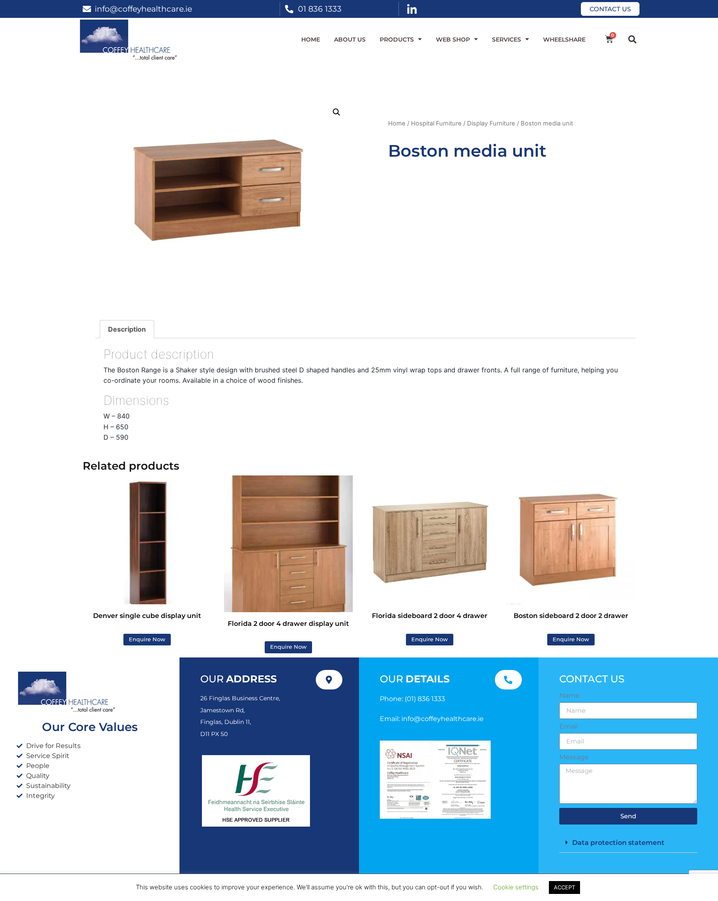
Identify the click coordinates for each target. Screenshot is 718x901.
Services (506, 39)
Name (569, 695)
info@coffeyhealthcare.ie (143, 9)
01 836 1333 (320, 9)
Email (568, 726)
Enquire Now (147, 639)
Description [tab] (127, 329)
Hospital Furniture (436, 123)
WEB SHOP (453, 39)
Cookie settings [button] (515, 887)
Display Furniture (491, 123)
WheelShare (564, 39)
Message (574, 757)
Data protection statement (618, 843)
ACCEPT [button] (564, 887)
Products (397, 39)
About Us (350, 39)
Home (310, 39)
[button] (632, 39)
